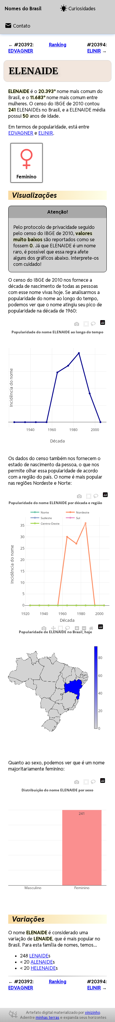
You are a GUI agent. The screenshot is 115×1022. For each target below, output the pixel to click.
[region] (48, 687)
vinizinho (92, 1012)
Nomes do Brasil (23, 9)
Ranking (57, 45)
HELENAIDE (43, 968)
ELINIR (94, 51)
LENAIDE (38, 956)
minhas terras (47, 1017)
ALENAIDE (42, 962)
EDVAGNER (20, 51)
